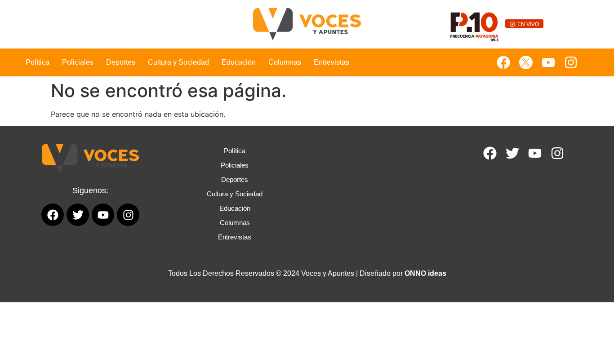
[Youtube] (548, 62)
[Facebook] (503, 62)
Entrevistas (331, 62)
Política (37, 62)
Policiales (77, 62)
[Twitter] (512, 153)
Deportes (120, 62)
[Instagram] (570, 62)
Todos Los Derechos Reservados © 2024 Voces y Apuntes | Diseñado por (307, 273)
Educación (239, 62)
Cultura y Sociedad (178, 62)
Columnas (284, 62)
